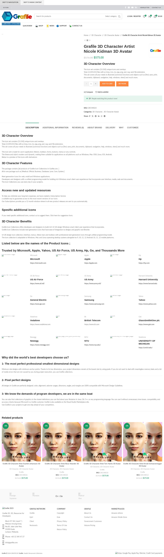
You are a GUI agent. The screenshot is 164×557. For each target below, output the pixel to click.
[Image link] (7, 508)
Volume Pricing (89, 525)
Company (61, 509)
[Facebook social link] (125, 7)
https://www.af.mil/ (37, 283)
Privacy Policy (62, 521)
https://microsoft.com (38, 263)
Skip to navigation (10, 2)
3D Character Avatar (111, 35)
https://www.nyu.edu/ (92, 345)
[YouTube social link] (132, 7)
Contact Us (88, 517)
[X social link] (92, 116)
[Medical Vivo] (82, 496)
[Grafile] (59, 496)
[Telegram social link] (104, 116)
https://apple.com (90, 263)
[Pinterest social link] (95, 116)
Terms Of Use (62, 525)
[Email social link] (129, 7)
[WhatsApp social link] (101, 116)
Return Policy (62, 529)
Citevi (32, 521)
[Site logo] (17, 16)
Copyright (60, 513)
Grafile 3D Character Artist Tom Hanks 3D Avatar (102, 464)
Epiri (31, 517)
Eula (58, 517)
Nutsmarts (33, 525)
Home (86, 35)
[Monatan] (36, 496)
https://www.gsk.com (146, 324)
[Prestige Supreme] (13, 496)
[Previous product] (85, 40)
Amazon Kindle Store (119, 517)
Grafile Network (37, 509)
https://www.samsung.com (94, 304)
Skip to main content (33, 2)
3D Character (96, 35)
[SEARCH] (119, 16)
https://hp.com (144, 263)
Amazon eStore (117, 513)
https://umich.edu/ (145, 348)
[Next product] (90, 40)
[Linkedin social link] (136, 7)
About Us (87, 513)
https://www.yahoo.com (147, 304)
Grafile (21, 472)
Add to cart (107, 84)
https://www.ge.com (37, 304)
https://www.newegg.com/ (40, 345)
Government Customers (93, 521)
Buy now (122, 84)
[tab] (32, 126)
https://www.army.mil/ (92, 283)
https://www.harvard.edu (148, 283)
